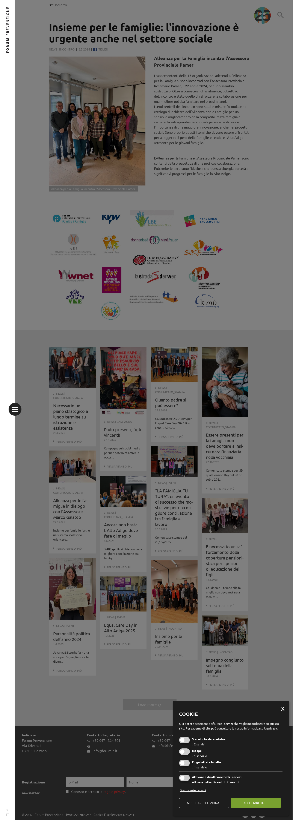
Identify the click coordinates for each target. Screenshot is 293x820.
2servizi (198, 744)
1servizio (199, 756)
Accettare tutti (256, 803)
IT (7, 814)
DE (7, 810)
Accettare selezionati (204, 803)
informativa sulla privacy (260, 728)
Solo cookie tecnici (193, 790)
